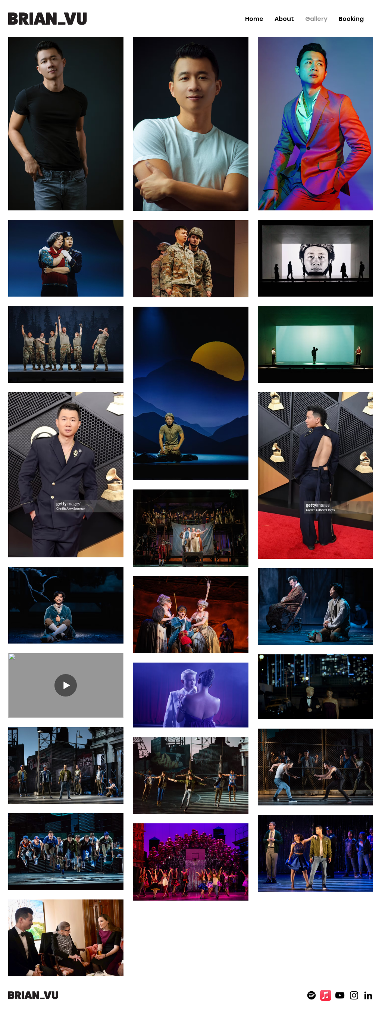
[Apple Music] (325, 995)
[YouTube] (339, 995)
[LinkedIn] (368, 995)
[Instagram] (354, 995)
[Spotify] (311, 995)
